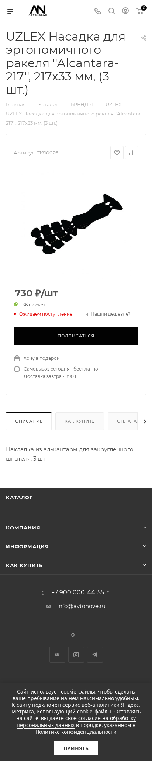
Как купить (80, 421)
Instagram (76, 655)
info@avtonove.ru (81, 605)
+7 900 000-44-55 (77, 592)
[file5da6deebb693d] (76, 223)
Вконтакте (57, 655)
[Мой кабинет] (125, 11)
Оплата (127, 421)
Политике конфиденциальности (76, 731)
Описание (28, 421)
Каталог (19, 497)
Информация (27, 546)
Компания (23, 528)
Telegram (95, 655)
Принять (76, 748)
